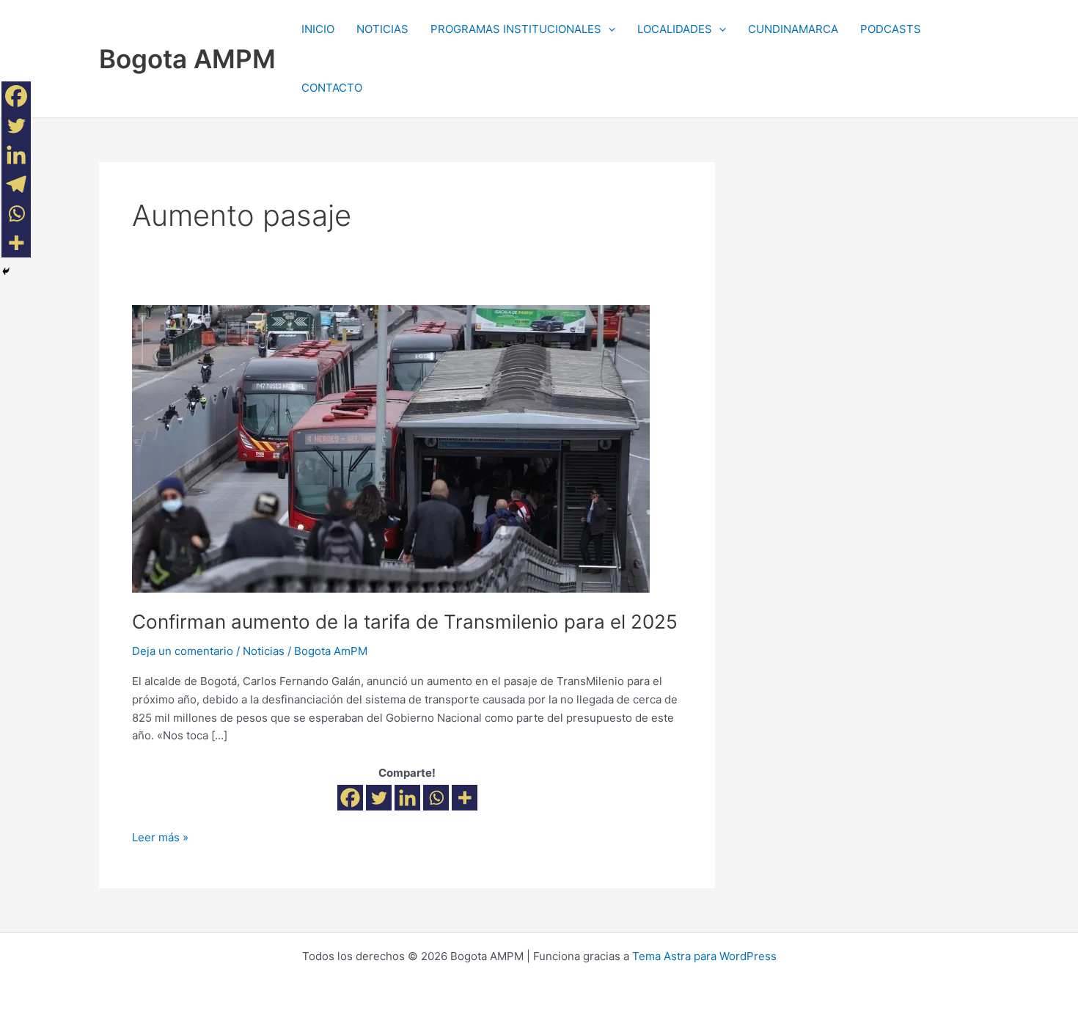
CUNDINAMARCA (793, 29)
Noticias (264, 651)
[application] (608, 29)
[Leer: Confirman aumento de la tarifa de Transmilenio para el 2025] (391, 448)
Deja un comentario (182, 651)
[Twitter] (379, 797)
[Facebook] (350, 797)
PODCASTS (890, 29)
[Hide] (6, 271)
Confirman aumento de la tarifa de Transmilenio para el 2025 (405, 621)
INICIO (317, 29)
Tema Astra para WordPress (704, 956)
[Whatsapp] (436, 797)
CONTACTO (331, 88)
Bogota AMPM (187, 58)
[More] (464, 797)
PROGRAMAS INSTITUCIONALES (515, 29)
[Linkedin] (407, 797)
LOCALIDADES (674, 29)
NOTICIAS (382, 29)
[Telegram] (16, 184)
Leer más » (160, 836)
